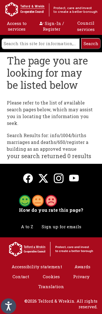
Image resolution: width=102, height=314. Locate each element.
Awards (82, 266)
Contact (20, 276)
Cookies (51, 276)
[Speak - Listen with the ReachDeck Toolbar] (8, 306)
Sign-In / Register (53, 26)
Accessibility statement (37, 266)
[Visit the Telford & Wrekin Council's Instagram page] (58, 178)
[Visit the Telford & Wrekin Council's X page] (43, 178)
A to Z (27, 226)
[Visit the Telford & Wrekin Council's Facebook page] (28, 178)
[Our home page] (51, 249)
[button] (38, 200)
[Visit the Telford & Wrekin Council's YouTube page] (74, 178)
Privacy (81, 276)
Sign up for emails (61, 226)
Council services (86, 26)
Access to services (17, 26)
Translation (51, 286)
